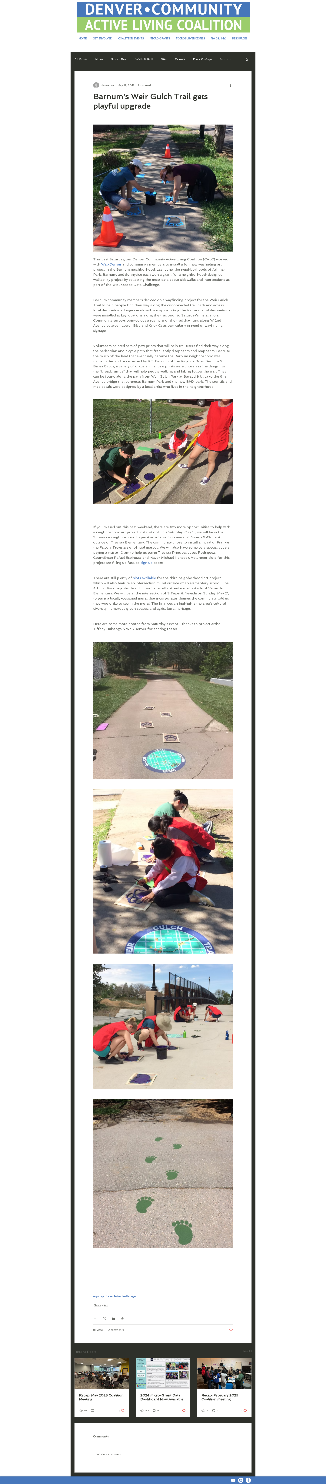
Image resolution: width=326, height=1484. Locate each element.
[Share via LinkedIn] (113, 1318)
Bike (164, 59)
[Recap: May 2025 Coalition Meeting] (102, 1373)
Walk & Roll (144, 59)
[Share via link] (123, 1318)
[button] (247, 59)
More (224, 59)
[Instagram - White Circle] (240, 1480)
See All (247, 1350)
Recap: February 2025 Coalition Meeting (219, 1397)
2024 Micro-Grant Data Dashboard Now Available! (162, 1397)
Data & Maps (202, 59)
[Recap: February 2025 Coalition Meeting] (224, 1373)
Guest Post (119, 59)
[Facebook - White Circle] (248, 1480)
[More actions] (230, 85)
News (99, 59)
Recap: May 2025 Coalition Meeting (101, 1397)
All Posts (81, 59)
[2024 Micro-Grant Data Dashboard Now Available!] (163, 1373)
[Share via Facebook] (95, 1318)
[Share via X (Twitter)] (104, 1318)
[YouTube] (233, 1480)
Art (106, 1305)
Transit (180, 59)
